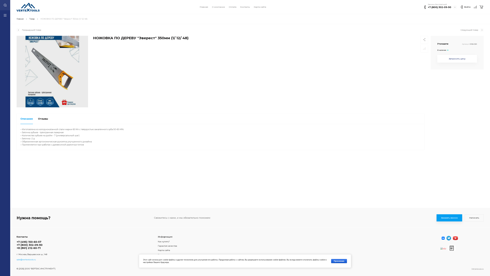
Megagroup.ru (478, 269)
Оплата (232, 7)
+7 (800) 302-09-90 (439, 7)
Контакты (245, 7)
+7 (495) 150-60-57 (29, 241)
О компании (218, 7)
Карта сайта (260, 7)
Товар (32, 19)
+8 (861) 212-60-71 (29, 248)
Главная (204, 7)
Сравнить (424, 48)
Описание (26, 118)
